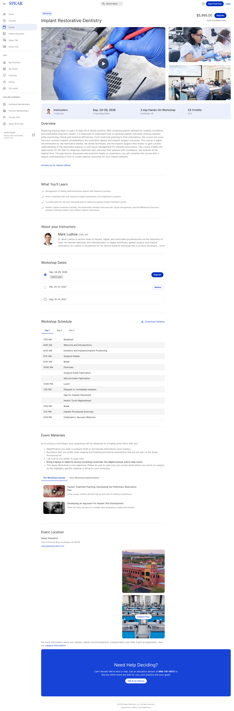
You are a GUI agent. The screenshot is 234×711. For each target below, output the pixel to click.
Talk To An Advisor (136, 681)
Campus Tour (143, 617)
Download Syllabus (155, 321)
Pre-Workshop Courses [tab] (54, 478)
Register (220, 15)
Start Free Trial (215, 4)
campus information (55, 645)
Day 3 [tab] (71, 330)
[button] (111, 4)
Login (228, 4)
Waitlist (157, 287)
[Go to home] (15, 4)
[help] (203, 4)
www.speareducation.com (52, 546)
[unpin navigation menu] (4, 4)
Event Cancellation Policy (216, 20)
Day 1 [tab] (47, 330)
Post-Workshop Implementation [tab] (84, 478)
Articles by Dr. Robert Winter (56, 165)
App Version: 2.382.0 (129, 707)
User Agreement (144, 707)
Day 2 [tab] (59, 330)
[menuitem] (19, 14)
